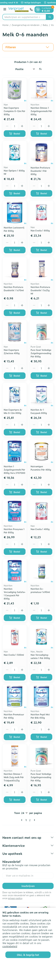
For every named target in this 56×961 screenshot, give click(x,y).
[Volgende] (34, 820)
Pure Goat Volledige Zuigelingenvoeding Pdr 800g (41, 353)
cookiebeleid (9, 946)
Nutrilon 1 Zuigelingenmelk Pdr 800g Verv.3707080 (14, 469)
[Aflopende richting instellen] (40, 69)
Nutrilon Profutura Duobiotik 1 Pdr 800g (40, 171)
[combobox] (24, 17)
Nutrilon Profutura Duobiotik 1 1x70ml (14, 288)
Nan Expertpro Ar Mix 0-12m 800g (13, 411)
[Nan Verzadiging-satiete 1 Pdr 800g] (41, 637)
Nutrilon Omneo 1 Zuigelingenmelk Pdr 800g (41, 111)
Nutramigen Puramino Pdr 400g (41, 468)
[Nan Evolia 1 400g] (41, 511)
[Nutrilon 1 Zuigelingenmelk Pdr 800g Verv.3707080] (15, 451)
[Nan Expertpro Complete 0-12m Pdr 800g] (15, 90)
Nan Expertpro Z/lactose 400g (12, 351)
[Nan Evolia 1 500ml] (15, 637)
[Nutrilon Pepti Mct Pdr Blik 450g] (41, 696)
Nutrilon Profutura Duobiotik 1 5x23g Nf (40, 290)
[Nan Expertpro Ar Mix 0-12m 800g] (15, 395)
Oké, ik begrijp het (28, 955)
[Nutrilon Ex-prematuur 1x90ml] (41, 571)
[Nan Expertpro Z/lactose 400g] (15, 332)
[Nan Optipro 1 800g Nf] (15, 153)
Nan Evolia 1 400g (40, 529)
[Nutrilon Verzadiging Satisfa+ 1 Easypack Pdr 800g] (15, 571)
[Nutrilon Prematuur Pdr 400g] (15, 696)
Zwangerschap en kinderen (26, 24)
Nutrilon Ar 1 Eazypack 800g (39, 411)
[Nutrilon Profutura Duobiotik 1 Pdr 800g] (41, 153)
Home (5, 24)
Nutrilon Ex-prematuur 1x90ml (40, 590)
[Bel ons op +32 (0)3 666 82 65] (31, 9)
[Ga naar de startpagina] (18, 9)
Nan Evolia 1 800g (40, 230)
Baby (45, 24)
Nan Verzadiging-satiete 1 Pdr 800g (40, 656)
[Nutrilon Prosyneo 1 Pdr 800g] (15, 511)
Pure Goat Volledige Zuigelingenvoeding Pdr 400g (41, 777)
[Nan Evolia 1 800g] (41, 212)
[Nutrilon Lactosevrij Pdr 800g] (15, 212)
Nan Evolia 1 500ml (14, 654)
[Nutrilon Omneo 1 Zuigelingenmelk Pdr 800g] (41, 90)
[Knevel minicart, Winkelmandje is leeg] (37, 9)
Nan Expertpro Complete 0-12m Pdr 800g (14, 111)
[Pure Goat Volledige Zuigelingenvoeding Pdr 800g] (41, 332)
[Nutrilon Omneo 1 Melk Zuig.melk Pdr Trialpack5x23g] (15, 756)
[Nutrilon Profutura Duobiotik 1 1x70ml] (15, 269)
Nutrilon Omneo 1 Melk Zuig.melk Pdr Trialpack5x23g (14, 777)
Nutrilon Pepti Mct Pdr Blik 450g (40, 716)
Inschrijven (28, 886)
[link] (22, 820)
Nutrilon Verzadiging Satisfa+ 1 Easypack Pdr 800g (14, 593)
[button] (28, 47)
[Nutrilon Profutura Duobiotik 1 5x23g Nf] (41, 269)
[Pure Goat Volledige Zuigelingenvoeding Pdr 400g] (41, 756)
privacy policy (15, 898)
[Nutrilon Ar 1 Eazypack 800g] (41, 395)
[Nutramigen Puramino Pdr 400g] (41, 451)
